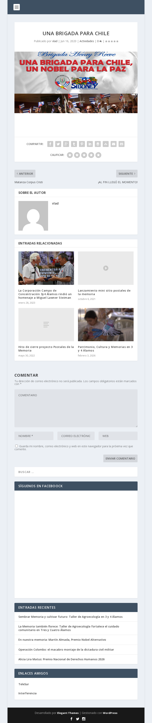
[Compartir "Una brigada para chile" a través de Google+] (66, 144)
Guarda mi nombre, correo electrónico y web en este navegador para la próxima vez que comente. (73, 447)
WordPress (110, 713)
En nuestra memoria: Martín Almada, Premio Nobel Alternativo (62, 640)
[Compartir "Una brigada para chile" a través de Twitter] (58, 144)
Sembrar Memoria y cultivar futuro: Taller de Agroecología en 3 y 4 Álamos (70, 617)
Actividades (87, 41)
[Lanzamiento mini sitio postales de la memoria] (106, 268)
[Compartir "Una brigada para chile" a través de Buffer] (98, 144)
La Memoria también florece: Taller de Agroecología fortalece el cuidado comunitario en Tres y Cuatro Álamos (68, 628)
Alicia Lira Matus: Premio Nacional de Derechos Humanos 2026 (61, 659)
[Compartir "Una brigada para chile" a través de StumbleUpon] (106, 144)
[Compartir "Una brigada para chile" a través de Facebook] (50, 144)
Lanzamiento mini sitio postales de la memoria (104, 292)
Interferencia (27, 693)
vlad (54, 41)
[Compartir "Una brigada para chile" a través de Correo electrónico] (114, 144)
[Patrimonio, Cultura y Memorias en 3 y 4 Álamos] (106, 324)
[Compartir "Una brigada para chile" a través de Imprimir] (121, 144)
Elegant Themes (68, 713)
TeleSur (23, 684)
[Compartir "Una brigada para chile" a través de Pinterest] (82, 144)
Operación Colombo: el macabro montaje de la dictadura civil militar (66, 649)
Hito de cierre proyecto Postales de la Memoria (46, 348)
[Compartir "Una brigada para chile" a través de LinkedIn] (90, 144)
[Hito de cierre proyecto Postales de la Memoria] (46, 324)
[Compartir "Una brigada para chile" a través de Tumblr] (74, 144)
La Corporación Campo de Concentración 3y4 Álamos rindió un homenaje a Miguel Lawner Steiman (45, 294)
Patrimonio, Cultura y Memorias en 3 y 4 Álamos (105, 348)
